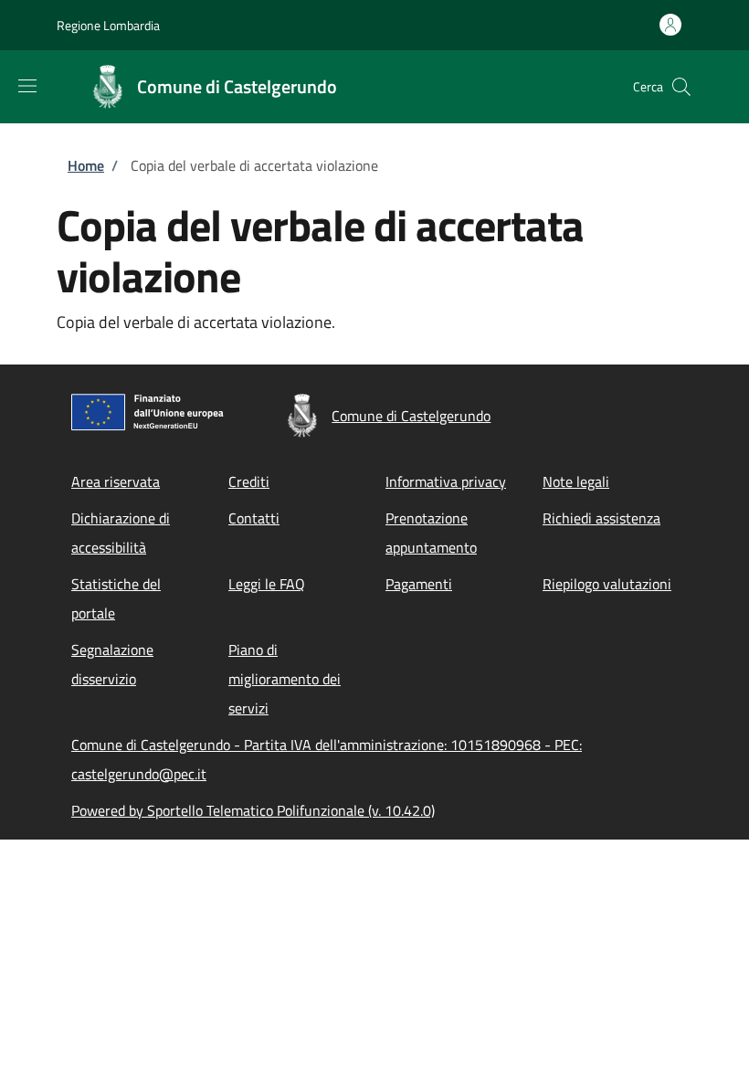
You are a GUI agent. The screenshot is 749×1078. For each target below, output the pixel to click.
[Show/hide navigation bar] (27, 86)
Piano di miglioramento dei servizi (284, 679)
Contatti (254, 518)
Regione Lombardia (108, 25)
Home (86, 165)
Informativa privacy (445, 481)
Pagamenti (418, 584)
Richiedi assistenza (601, 518)
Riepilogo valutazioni (607, 584)
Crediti (248, 481)
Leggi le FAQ (266, 584)
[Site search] (681, 87)
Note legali (576, 481)
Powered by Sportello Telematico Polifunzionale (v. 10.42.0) (253, 810)
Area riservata (115, 481)
